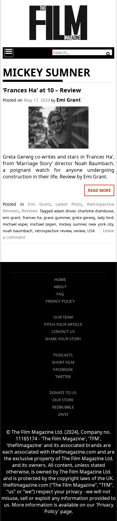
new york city (100, 224)
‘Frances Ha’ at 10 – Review (42, 90)
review (79, 230)
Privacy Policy (60, 301)
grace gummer (57, 217)
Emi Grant (68, 100)
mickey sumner (72, 224)
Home (60, 279)
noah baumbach (18, 230)
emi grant (11, 217)
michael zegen (43, 224)
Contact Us (63, 331)
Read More (99, 190)
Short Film (63, 362)
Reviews (30, 211)
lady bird (105, 217)
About (60, 286)
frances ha (32, 217)
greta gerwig (83, 217)
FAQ (60, 294)
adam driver (64, 211)
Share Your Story (63, 338)
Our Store (63, 399)
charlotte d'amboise (95, 211)
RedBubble (63, 407)
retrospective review (53, 230)
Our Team (63, 317)
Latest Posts (69, 204)
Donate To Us (63, 392)
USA (91, 230)
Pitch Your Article (63, 324)
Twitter (63, 376)
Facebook (63, 369)
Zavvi (63, 414)
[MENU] (8, 53)
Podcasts (63, 355)
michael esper (15, 224)
